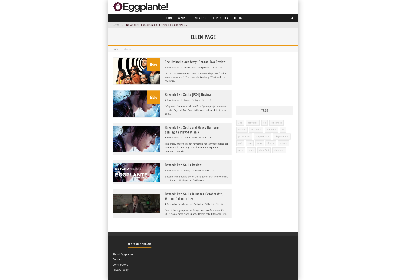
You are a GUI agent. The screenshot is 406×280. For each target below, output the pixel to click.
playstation (244, 136)
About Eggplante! (123, 254)
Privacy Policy (120, 270)
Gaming (182, 18)
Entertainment (190, 67)
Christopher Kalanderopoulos (179, 204)
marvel (242, 129)
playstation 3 (262, 136)
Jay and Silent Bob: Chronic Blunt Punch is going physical (157, 25)
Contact (117, 259)
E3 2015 (187, 138)
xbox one (279, 150)
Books (237, 18)
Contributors (120, 264)
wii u (240, 150)
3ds (240, 122)
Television (219, 18)
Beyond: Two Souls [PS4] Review (188, 94)
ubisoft (283, 143)
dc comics (276, 122)
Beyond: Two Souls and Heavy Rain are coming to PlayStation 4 (192, 129)
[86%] (136, 83)
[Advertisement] (264, 79)
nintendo (271, 129)
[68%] (136, 116)
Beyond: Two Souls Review (183, 164)
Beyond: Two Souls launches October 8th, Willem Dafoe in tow (194, 196)
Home (169, 18)
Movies (199, 18)
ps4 (250, 143)
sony (259, 143)
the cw (271, 143)
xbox (251, 150)
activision (253, 122)
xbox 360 (264, 150)
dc (264, 122)
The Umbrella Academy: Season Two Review (195, 61)
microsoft (256, 129)
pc (283, 129)
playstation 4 (281, 136)
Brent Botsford (173, 67)
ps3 (240, 143)
